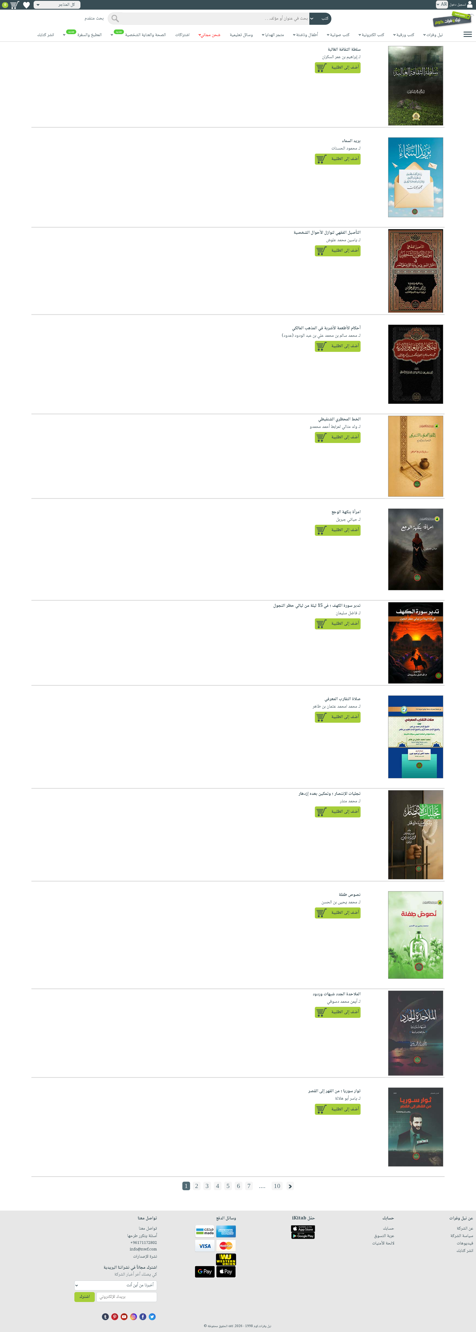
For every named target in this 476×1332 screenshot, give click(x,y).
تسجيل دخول (457, 5)
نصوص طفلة (350, 895)
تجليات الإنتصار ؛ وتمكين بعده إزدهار (330, 794)
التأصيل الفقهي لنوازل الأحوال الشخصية (327, 233)
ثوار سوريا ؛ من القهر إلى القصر (334, 1091)
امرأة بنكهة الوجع (346, 512)
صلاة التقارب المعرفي (342, 699)
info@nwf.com (143, 1249)
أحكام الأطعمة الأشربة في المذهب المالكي (326, 328)
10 (277, 1186)
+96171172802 (143, 1243)
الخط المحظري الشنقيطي (339, 419)
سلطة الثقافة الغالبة (344, 49)
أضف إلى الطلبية (345, 67)
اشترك (84, 1297)
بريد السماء (351, 141)
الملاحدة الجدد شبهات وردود (337, 994)
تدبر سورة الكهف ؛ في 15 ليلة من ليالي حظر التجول (317, 606)
